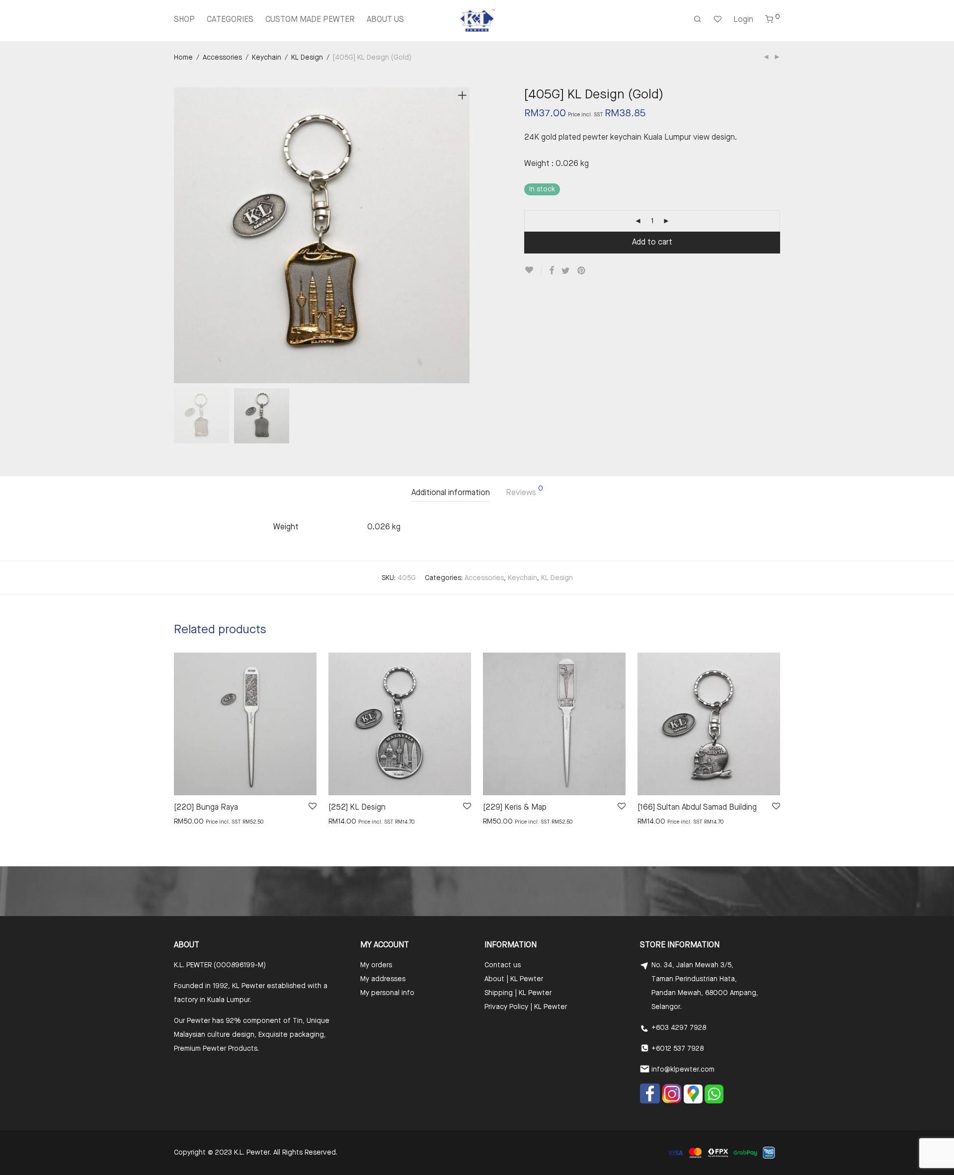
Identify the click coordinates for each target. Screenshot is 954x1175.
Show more (187, 821)
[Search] (698, 20)
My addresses (382, 979)
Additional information (450, 493)
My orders (376, 965)
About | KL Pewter (513, 979)
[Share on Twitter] (565, 271)
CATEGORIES (230, 20)
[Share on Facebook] (551, 271)
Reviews (524, 491)
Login (743, 20)
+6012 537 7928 (677, 1048)
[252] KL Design (357, 808)
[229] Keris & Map (515, 808)
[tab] (450, 493)
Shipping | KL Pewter (518, 993)
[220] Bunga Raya (206, 808)
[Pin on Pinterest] (581, 271)
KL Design (307, 57)
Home (183, 57)
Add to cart (652, 243)
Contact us (502, 965)
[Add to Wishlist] (533, 270)
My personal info (387, 993)
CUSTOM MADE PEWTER (310, 20)
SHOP (184, 20)
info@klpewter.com (683, 1069)
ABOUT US (385, 20)
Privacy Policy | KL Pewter (525, 1007)
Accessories (222, 57)
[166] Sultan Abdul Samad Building (697, 808)
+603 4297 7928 (678, 1027)
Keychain (266, 57)
